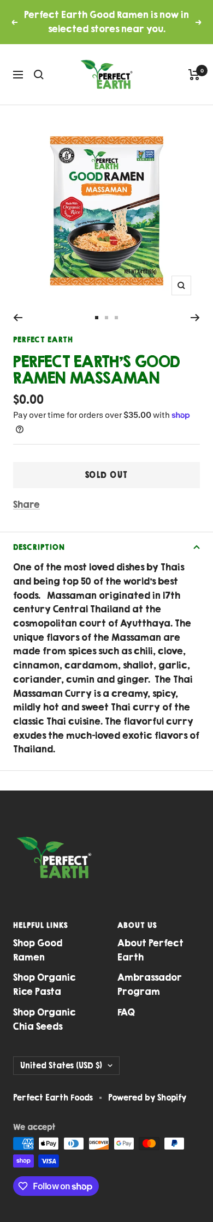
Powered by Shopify (147, 1097)
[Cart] (194, 74)
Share (26, 504)
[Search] (39, 75)
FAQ (126, 1012)
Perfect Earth (43, 339)
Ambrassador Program (149, 984)
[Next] (195, 317)
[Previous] (17, 317)
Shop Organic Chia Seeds (44, 1019)
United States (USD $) (61, 1065)
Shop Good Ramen (37, 950)
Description (39, 547)
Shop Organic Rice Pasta (44, 984)
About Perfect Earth (150, 950)
